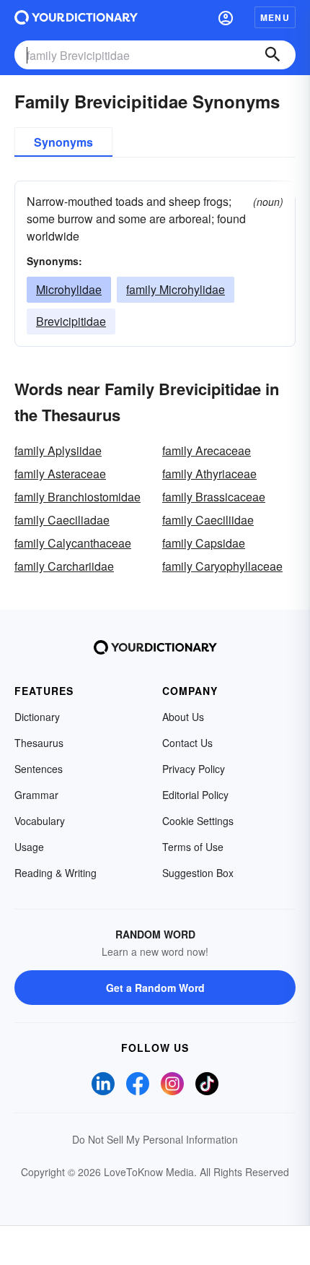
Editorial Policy (195, 794)
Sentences (38, 768)
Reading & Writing (55, 872)
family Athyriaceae (209, 473)
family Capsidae (203, 543)
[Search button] (272, 55)
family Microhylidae (175, 289)
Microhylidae (69, 289)
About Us (183, 716)
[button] (225, 17)
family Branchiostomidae (77, 496)
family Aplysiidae (58, 450)
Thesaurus (38, 742)
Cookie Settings (198, 820)
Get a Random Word (155, 987)
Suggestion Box (198, 872)
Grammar (36, 794)
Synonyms (63, 142)
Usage (29, 846)
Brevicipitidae (71, 321)
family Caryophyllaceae (222, 566)
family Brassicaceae (213, 496)
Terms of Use (192, 846)
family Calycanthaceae (72, 543)
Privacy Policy (193, 768)
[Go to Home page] (76, 17)
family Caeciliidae (208, 519)
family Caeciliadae (62, 519)
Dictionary (37, 716)
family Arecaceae (206, 450)
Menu (275, 17)
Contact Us (187, 742)
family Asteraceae (60, 473)
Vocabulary (39, 820)
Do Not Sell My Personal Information (155, 1139)
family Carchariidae (64, 566)
